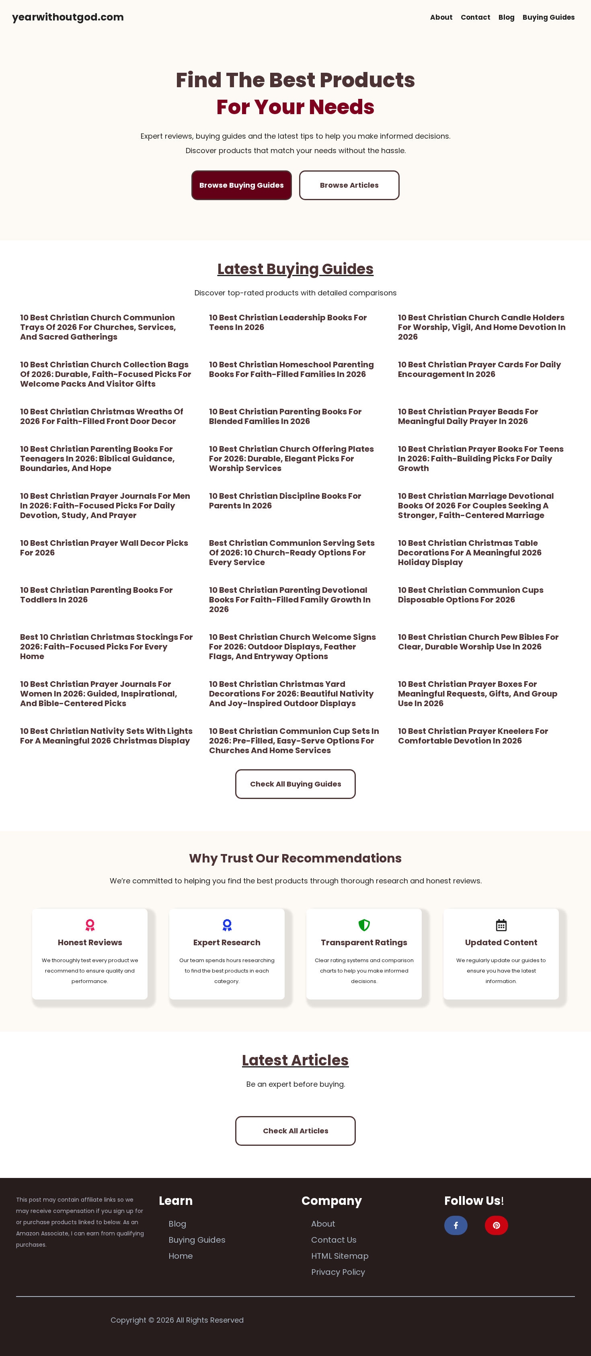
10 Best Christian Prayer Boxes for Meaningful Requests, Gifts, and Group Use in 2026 (478, 693)
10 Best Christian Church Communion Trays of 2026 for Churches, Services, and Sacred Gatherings (98, 327)
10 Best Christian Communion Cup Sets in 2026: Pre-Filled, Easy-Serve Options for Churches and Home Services (294, 740)
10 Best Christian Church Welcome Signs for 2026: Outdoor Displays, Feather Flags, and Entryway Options (292, 646)
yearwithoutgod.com (68, 17)
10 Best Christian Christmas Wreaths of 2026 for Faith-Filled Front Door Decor (101, 416)
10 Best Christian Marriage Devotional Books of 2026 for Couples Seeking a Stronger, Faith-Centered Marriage (476, 505)
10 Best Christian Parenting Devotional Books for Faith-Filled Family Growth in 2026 (290, 599)
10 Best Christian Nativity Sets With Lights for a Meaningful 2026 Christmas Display (106, 735)
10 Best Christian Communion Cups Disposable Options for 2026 (471, 594)
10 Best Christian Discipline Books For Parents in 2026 (285, 500)
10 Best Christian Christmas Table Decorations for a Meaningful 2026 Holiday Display (470, 552)
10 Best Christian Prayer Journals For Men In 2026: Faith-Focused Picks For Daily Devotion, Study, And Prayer (105, 505)
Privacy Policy (338, 1272)
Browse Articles (349, 185)
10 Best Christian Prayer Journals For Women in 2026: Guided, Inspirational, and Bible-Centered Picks (98, 693)
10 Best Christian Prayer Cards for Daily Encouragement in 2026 (479, 369)
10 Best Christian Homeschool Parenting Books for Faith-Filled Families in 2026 (291, 369)
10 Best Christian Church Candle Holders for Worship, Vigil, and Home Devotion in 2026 (482, 327)
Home (180, 1256)
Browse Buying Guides (241, 185)
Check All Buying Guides (295, 784)
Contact (475, 17)
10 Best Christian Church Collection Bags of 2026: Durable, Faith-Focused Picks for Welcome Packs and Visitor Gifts (105, 374)
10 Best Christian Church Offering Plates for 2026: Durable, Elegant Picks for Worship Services (291, 458)
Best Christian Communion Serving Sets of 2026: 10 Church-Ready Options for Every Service (292, 552)
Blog (507, 17)
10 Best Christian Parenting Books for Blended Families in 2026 (285, 416)
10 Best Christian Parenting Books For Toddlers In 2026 (96, 594)
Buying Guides (549, 17)
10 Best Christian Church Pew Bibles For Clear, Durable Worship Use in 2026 (478, 641)
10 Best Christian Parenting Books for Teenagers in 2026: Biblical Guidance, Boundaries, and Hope (97, 458)
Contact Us (334, 1239)
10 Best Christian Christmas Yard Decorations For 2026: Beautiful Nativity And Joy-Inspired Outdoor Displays (291, 693)
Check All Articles (295, 1131)
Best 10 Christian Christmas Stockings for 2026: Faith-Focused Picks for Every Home (106, 646)
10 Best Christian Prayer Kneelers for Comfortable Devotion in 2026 (473, 735)
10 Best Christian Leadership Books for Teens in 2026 (288, 322)
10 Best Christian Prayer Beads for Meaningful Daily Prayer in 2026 (468, 416)
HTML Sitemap (340, 1256)
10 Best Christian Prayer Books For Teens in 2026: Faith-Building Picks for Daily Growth (481, 458)
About (441, 17)
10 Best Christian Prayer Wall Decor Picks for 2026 (104, 547)
